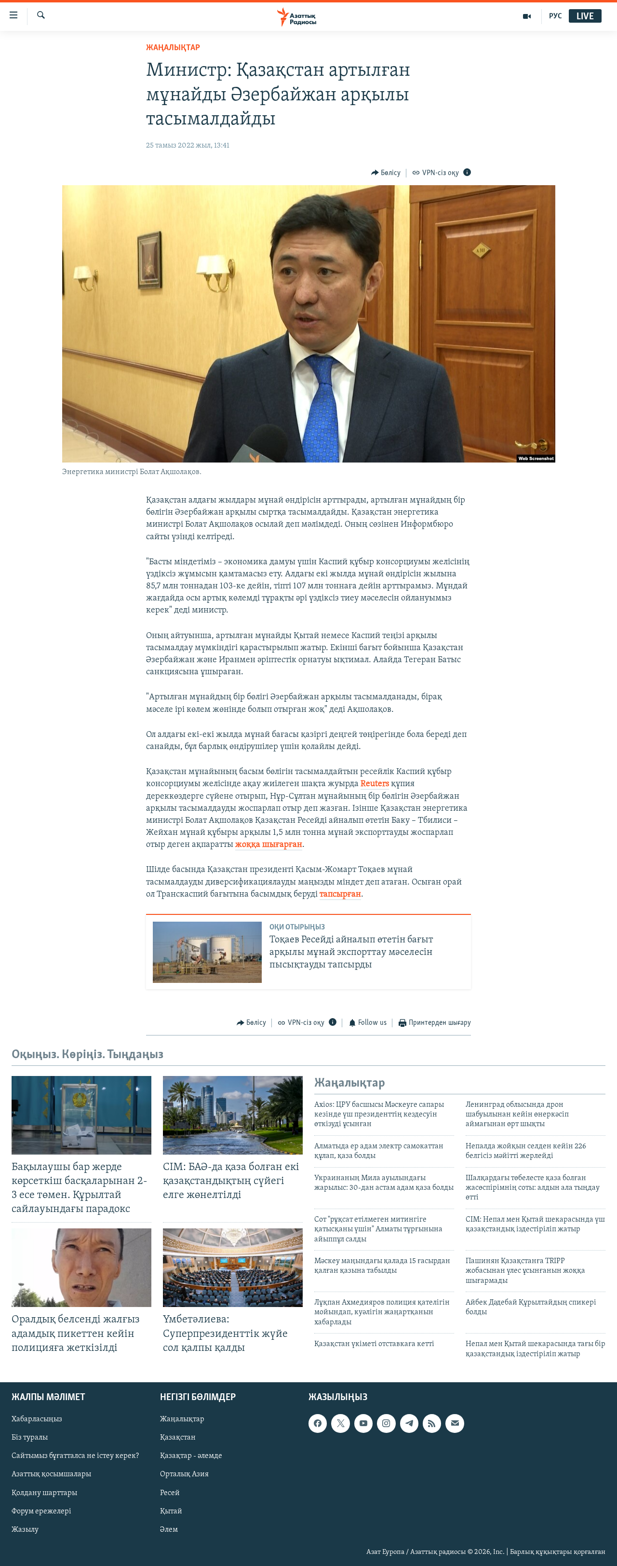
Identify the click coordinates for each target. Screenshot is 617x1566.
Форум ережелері (41, 1511)
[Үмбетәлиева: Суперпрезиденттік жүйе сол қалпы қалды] (233, 1267)
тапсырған (340, 894)
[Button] (386, 173)
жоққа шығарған (268, 845)
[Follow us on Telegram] (409, 1423)
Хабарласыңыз (37, 1419)
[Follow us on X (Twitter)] (340, 1423)
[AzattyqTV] (527, 16)
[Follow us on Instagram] (386, 1423)
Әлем (169, 1530)
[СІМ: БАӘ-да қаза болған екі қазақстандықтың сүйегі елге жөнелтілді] (233, 1115)
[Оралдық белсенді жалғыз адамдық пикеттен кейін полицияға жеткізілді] (81, 1267)
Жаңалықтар (182, 1419)
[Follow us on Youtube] (363, 1423)
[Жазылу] (454, 1423)
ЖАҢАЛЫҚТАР (173, 48)
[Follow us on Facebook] (317, 1423)
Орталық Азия (184, 1475)
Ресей (170, 1493)
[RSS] (432, 1423)
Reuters (375, 784)
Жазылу (25, 1530)
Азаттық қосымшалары (51, 1475)
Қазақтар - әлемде (191, 1456)
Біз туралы (30, 1438)
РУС (555, 16)
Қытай (171, 1511)
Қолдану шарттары (44, 1493)
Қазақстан (178, 1438)
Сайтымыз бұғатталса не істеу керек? (75, 1456)
